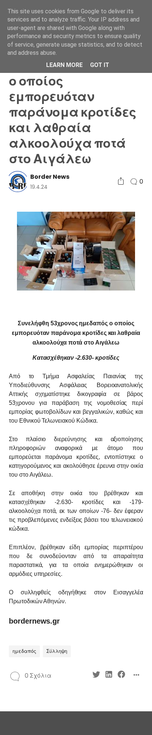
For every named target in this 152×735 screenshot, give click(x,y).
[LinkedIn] (108, 675)
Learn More (64, 64)
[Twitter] (96, 675)
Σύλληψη (56, 651)
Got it (99, 64)
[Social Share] (120, 181)
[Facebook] (121, 675)
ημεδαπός (24, 651)
